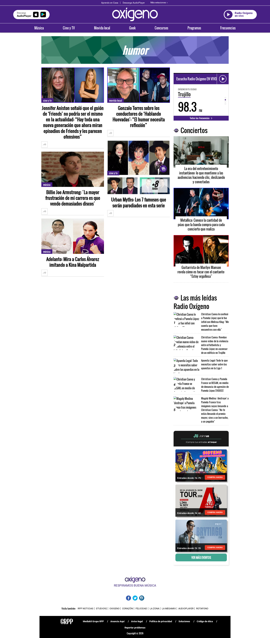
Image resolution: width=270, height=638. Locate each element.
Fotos (155, 186)
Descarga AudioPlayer (134, 2)
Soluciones (184, 621)
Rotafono (202, 608)
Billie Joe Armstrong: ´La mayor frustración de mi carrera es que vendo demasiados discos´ (72, 198)
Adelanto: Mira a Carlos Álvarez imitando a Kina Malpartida (72, 262)
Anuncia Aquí (117, 621)
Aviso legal (137, 621)
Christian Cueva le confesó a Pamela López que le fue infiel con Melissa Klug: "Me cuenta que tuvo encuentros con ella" (215, 321)
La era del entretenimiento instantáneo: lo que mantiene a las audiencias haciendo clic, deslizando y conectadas (201, 175)
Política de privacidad (160, 621)
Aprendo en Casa (109, 2)
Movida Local (115, 100)
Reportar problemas (135, 627)
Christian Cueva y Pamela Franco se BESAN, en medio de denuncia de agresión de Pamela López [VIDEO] (215, 384)
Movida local (102, 28)
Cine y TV (69, 28)
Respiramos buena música (135, 585)
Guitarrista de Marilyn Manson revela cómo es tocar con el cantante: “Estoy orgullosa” (201, 272)
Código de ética (205, 621)
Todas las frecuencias (200, 118)
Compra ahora (215, 477)
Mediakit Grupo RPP (93, 621)
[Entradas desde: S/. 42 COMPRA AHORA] (201, 500)
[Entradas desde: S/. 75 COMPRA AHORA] (201, 465)
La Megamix (169, 608)
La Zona (154, 608)
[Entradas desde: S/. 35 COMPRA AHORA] (201, 535)
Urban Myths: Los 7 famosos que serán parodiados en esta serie (138, 202)
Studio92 (101, 608)
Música (39, 28)
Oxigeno (114, 608)
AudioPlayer (186, 608)
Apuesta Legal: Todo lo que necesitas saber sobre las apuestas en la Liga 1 (214, 364)
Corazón (127, 608)
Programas (194, 28)
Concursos (161, 28)
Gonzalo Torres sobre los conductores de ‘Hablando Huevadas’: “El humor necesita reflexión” (139, 116)
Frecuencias (228, 28)
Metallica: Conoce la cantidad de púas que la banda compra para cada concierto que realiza (201, 224)
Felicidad (141, 608)
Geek (132, 28)
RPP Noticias (85, 608)
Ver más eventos (201, 557)
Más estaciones (158, 2)
